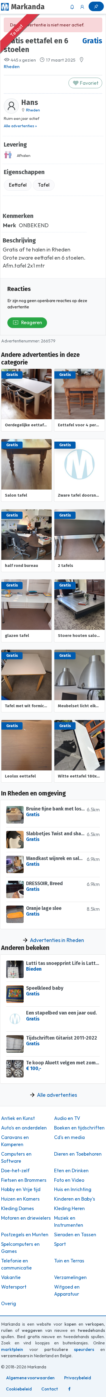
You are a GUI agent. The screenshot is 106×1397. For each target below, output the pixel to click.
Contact (49, 1389)
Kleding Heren (69, 1208)
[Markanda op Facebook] (69, 1389)
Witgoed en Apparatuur (67, 1290)
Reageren (31, 322)
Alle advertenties (57, 1095)
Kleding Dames (17, 1208)
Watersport (13, 1287)
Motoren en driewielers (26, 1218)
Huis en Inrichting (72, 1189)
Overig (8, 1304)
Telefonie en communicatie (16, 1264)
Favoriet (88, 83)
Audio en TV (67, 1118)
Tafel (43, 185)
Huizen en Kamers (20, 1199)
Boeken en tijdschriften (79, 1128)
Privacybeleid (77, 1377)
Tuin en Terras (69, 1261)
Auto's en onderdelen (24, 1128)
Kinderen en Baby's (74, 1199)
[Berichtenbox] (72, 7)
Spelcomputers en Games (20, 1247)
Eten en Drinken (71, 1171)
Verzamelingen (70, 1277)
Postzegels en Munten (24, 1235)
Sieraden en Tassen (75, 1235)
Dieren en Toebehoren (78, 1154)
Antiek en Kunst (18, 1118)
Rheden (12, 66)
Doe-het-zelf (15, 1171)
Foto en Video (69, 1180)
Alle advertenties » (20, 125)
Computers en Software (16, 1157)
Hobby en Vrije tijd (20, 1189)
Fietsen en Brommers (23, 1180)
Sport (60, 1244)
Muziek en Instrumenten (68, 1221)
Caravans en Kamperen (15, 1140)
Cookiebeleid (19, 1389)
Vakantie (11, 1277)
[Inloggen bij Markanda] (82, 7)
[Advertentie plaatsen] (96, 6)
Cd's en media (69, 1137)
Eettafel (18, 185)
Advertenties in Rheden (57, 940)
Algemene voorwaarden (30, 1377)
